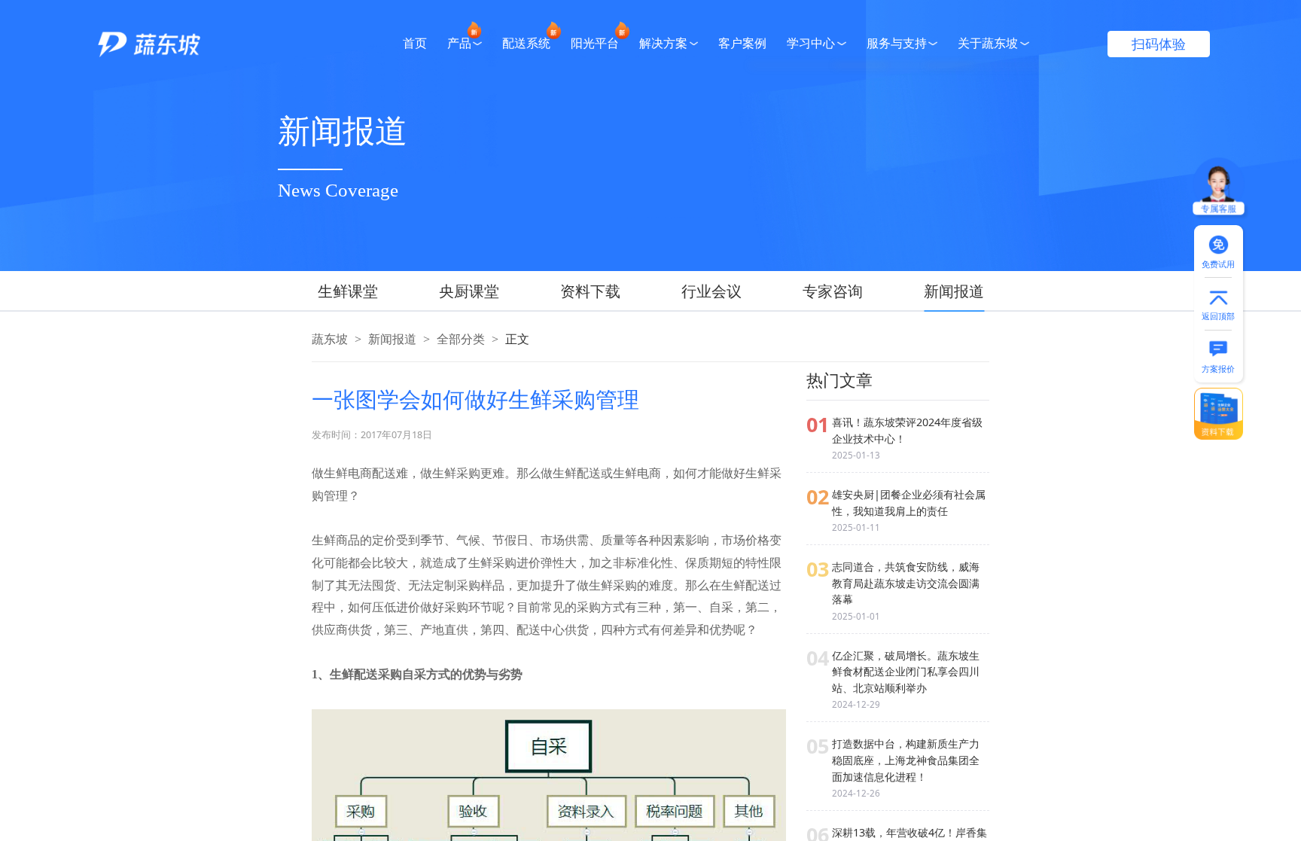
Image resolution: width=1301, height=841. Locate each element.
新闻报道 (954, 291)
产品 (459, 43)
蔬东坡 (330, 339)
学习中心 (811, 43)
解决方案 (663, 43)
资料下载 (590, 291)
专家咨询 (833, 291)
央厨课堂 (469, 291)
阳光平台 (595, 43)
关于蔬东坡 (988, 43)
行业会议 (711, 291)
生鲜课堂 (348, 291)
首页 (415, 43)
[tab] (363, 291)
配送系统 (526, 43)
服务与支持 (897, 43)
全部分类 (461, 339)
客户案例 (742, 43)
